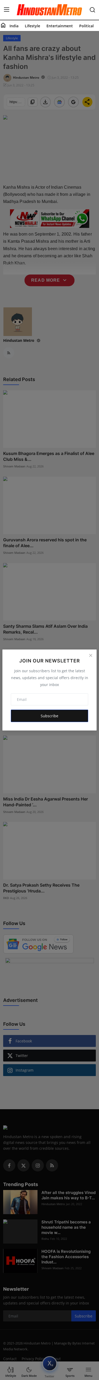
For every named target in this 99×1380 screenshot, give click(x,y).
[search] (92, 10)
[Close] (90, 655)
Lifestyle (32, 25)
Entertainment (59, 25)
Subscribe (49, 715)
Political (86, 25)
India (14, 25)
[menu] (6, 10)
